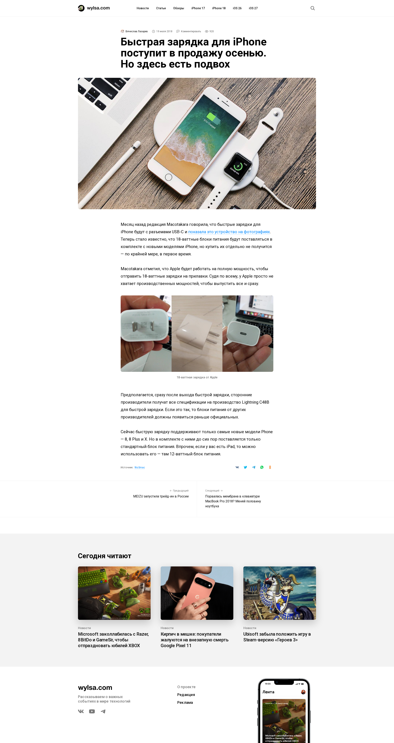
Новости (143, 8)
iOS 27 (253, 8)
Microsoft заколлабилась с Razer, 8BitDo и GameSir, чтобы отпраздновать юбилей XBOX (113, 640)
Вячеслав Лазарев (137, 31)
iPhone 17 (198, 8)
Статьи (161, 8)
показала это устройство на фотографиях (229, 231)
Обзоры (178, 8)
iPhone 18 (219, 8)
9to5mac (139, 467)
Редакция (186, 694)
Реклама (185, 702)
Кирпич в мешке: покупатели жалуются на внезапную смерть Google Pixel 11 (195, 640)
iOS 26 (237, 8)
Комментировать (191, 31)
